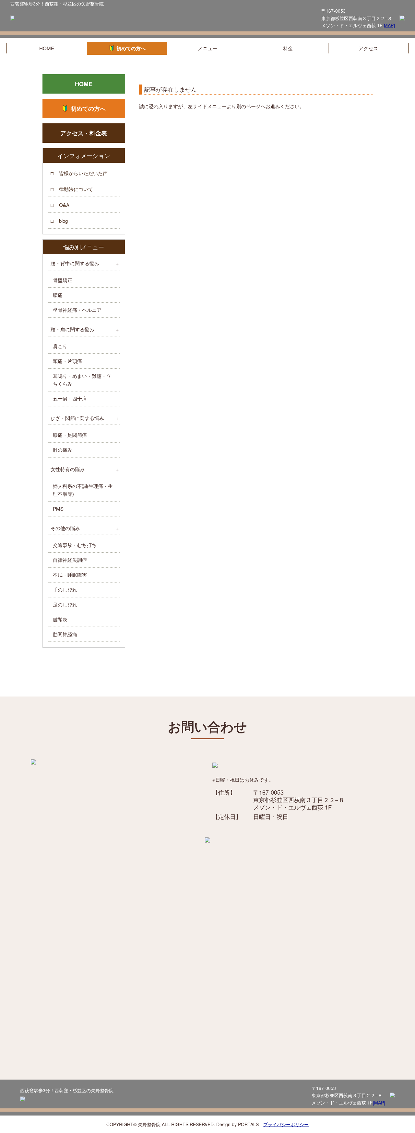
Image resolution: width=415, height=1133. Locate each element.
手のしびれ (65, 589)
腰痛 (58, 294)
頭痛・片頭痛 (67, 360)
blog (63, 220)
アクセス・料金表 (83, 133)
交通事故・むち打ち (75, 544)
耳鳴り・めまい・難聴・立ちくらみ (82, 379)
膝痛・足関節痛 (70, 434)
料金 (288, 48)
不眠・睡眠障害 (70, 574)
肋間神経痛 (65, 634)
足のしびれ (65, 604)
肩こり (60, 346)
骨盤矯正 (62, 280)
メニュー (207, 48)
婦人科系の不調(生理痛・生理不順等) (83, 489)
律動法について (76, 189)
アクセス (368, 48)
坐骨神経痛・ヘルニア (77, 309)
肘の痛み (62, 449)
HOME (46, 48)
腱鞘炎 (60, 619)
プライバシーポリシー (286, 1124)
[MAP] (389, 25)
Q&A (64, 204)
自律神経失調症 (70, 559)
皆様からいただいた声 (83, 173)
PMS (58, 508)
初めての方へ (131, 48)
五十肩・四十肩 (70, 398)
